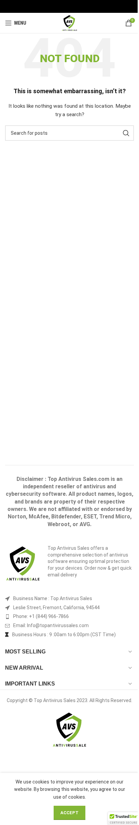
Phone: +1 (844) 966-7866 (41, 616)
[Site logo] (69, 22)
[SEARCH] (126, 133)
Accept (69, 812)
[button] (123, 818)
